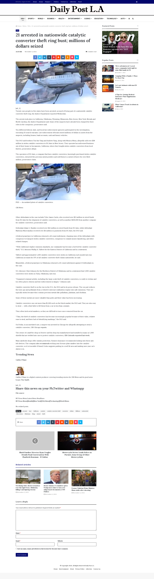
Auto (123, 19)
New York (37, 401)
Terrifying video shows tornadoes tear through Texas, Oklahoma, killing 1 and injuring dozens (28, 488)
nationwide (85, 411)
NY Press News (21, 401)
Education (98, 19)
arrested (25, 411)
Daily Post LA (89, 565)
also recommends (43, 343)
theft (43, 414)
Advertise (73, 2)
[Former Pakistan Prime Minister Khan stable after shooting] (84, 478)
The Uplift (25, 380)
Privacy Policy (79, 569)
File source (20, 393)
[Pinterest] (54, 57)
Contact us (64, 2)
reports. (44, 327)
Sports (31, 19)
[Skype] (77, 57)
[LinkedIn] (44, 57)
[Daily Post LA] (77, 9)
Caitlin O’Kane (21, 360)
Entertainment (74, 19)
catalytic (43, 411)
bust (30, 411)
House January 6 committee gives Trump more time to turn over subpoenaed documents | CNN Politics (56, 489)
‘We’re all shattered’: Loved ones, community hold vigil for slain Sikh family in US (126, 68)
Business (50, 19)
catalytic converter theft (53, 411)
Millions (78, 411)
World (40, 19)
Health (61, 19)
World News (64, 401)
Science (87, 19)
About (35, 2)
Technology (112, 19)
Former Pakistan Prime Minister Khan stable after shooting (83, 489)
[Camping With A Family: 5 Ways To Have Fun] (108, 79)
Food (80, 2)
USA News (45, 401)
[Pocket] (72, 57)
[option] (120, 42)
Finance (47, 2)
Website (60, 541)
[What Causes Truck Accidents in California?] (108, 107)
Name (18, 533)
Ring (33, 414)
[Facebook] (35, 57)
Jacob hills (19, 51)
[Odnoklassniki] (67, 57)
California (36, 411)
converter (65, 411)
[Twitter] (40, 57)
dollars (72, 411)
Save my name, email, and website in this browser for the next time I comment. (42, 549)
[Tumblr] (49, 57)
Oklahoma (27, 414)
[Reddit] (58, 57)
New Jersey (19, 414)
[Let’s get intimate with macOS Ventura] (108, 88)
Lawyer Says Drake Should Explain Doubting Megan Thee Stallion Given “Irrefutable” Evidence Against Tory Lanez (119, 48)
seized (38, 414)
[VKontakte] (63, 57)
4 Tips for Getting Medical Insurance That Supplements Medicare (125, 97)
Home (41, 2)
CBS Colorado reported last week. (77, 335)
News (24, 26)
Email (18, 541)
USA (22, 19)
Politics (56, 2)
